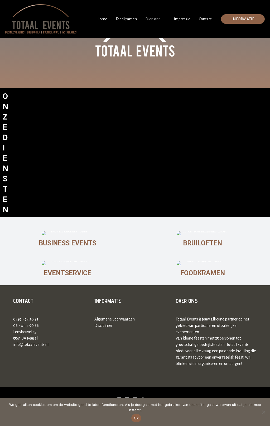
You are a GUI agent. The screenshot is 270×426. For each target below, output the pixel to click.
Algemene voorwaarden (114, 319)
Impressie (182, 19)
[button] (243, 19)
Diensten (153, 19)
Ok (136, 418)
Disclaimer (103, 325)
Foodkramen (126, 19)
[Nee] (263, 412)
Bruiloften (202, 243)
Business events (67, 243)
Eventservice (67, 273)
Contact (205, 19)
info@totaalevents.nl (31, 344)
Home (102, 19)
